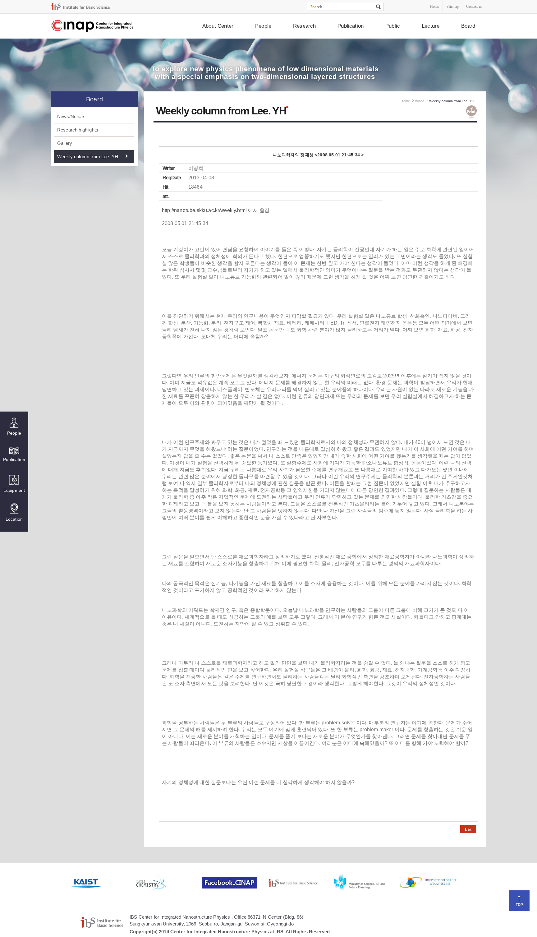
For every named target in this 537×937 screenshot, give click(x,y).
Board (468, 26)
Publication (350, 26)
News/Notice (70, 116)
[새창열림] (103, 882)
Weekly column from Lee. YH (87, 156)
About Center (217, 26)
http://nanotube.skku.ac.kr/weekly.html (204, 210)
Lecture (430, 26)
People (263, 26)
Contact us (474, 6)
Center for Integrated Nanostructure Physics (92, 26)
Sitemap (453, 6)
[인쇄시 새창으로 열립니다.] (471, 112)
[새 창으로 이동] (80, 7)
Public (392, 26)
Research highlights (77, 129)
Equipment (14, 490)
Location (14, 519)
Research (304, 26)
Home (434, 6)
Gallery (64, 143)
